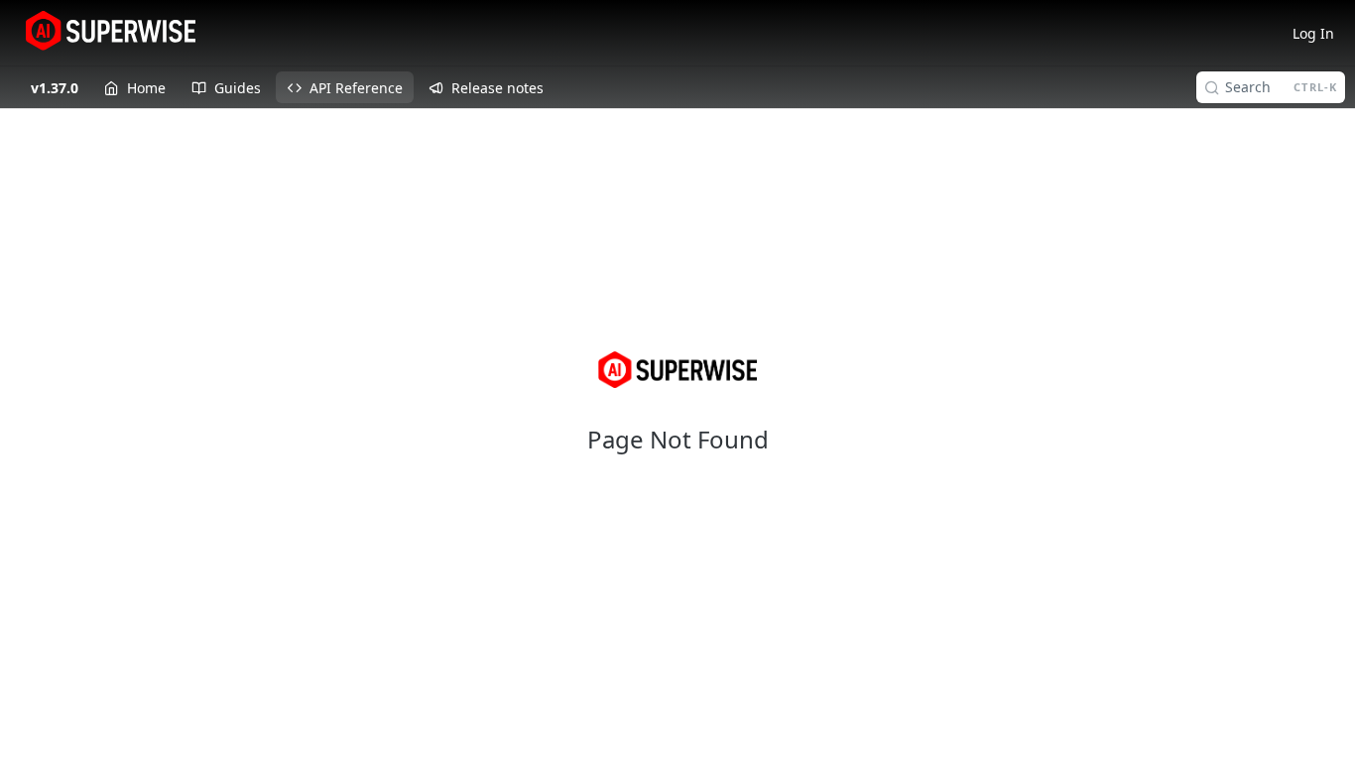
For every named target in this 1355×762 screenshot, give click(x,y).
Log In (1313, 33)
